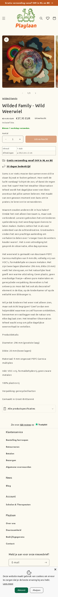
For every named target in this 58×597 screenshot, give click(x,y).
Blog (8, 485)
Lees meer (8, 584)
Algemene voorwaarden (18, 466)
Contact (10, 543)
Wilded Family (9, 98)
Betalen (10, 453)
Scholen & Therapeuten (18, 504)
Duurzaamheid (13, 530)
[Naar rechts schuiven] (35, 93)
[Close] (55, 569)
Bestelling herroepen (17, 440)
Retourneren (12, 446)
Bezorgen (11, 460)
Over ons (11, 523)
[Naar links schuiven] (22, 93)
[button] (3, 18)
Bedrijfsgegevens (15, 536)
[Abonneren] (45, 562)
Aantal (5, 133)
